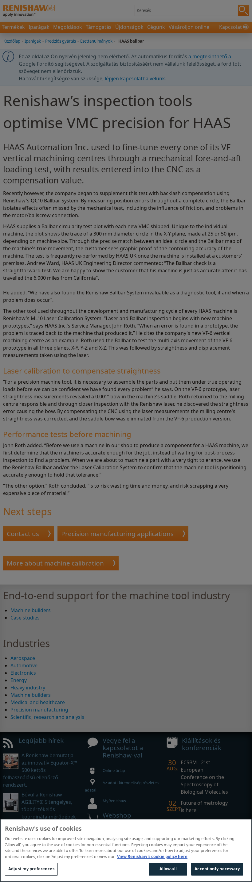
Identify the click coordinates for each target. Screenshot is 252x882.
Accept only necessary (217, 869)
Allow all (168, 869)
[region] (126, 850)
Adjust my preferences (31, 869)
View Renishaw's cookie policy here (152, 856)
